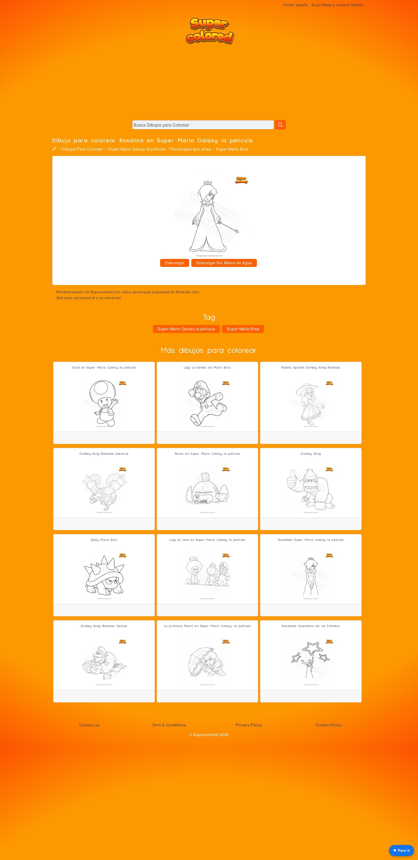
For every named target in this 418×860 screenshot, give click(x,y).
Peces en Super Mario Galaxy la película (207, 453)
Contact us (89, 725)
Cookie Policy (329, 725)
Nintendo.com (187, 291)
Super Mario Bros (232, 149)
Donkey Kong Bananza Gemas (104, 626)
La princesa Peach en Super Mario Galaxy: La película (207, 626)
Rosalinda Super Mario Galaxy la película (311, 540)
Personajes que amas (191, 149)
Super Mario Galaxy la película (136, 149)
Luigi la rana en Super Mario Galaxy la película (207, 540)
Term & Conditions (169, 725)
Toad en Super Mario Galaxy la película (104, 367)
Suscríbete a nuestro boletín (338, 5)
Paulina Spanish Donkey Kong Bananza (310, 367)
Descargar (174, 262)
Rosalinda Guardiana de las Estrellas (311, 626)
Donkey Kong (311, 453)
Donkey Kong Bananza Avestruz (104, 453)
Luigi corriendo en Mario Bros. (207, 367)
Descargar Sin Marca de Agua (224, 262)
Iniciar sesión (295, 5)
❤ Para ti (401, 850)
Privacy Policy (249, 725)
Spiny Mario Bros (104, 540)
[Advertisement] (209, 82)
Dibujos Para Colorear (82, 149)
